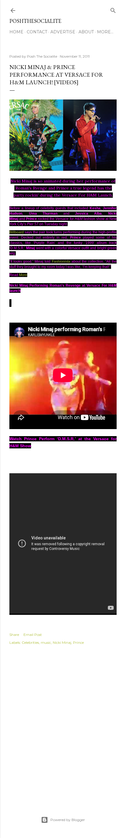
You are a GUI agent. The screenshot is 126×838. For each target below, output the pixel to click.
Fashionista (61, 261)
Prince (78, 642)
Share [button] (14, 634)
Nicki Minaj (62, 642)
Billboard (16, 232)
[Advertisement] (63, 724)
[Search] (113, 9)
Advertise (62, 32)
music (46, 642)
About (86, 32)
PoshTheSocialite (35, 21)
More (23, 275)
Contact (37, 32)
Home (16, 32)
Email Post (32, 634)
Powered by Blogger (67, 820)
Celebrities (30, 642)
